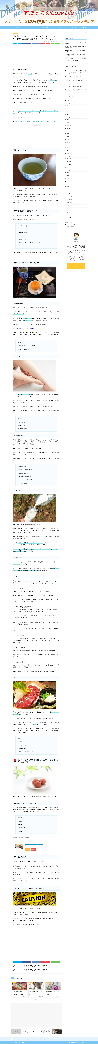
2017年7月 (67, 172)
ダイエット (31, 27)
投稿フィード (69, 222)
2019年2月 (67, 119)
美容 (60, 27)
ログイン (68, 220)
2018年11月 (68, 128)
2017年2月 (67, 186)
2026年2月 (67, 100)
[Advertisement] (36, 57)
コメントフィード (70, 224)
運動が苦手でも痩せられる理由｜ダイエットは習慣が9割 (75, 43)
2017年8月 (67, 170)
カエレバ (31, 845)
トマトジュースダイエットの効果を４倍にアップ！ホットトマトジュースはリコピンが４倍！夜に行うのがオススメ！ (77, 71)
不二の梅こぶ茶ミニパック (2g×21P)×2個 (34, 844)
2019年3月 (67, 117)
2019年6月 (67, 108)
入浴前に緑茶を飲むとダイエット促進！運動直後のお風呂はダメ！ (75, 55)
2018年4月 (67, 147)
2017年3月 (67, 184)
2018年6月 (67, 142)
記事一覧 (18, 27)
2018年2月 (67, 153)
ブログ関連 (73, 27)
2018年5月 (67, 144)
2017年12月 (68, 158)
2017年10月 (68, 164)
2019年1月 (67, 122)
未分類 (68, 206)
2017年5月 (67, 178)
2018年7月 (67, 139)
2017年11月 (68, 161)
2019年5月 (67, 111)
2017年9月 (67, 167)
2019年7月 (67, 105)
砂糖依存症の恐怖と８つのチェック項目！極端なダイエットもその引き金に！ (75, 59)
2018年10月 (68, 131)
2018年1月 (67, 156)
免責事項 (23, 1042)
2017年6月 (67, 175)
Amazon (27, 849)
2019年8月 (67, 103)
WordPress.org (70, 226)
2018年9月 (67, 133)
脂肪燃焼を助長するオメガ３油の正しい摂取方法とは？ (75, 51)
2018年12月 (68, 125)
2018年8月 (67, 136)
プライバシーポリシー (16, 1042)
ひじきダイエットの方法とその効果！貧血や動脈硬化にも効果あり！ (75, 47)
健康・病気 (45, 27)
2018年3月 (67, 150)
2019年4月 (67, 114)
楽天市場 (33, 849)
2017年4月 (67, 181)
